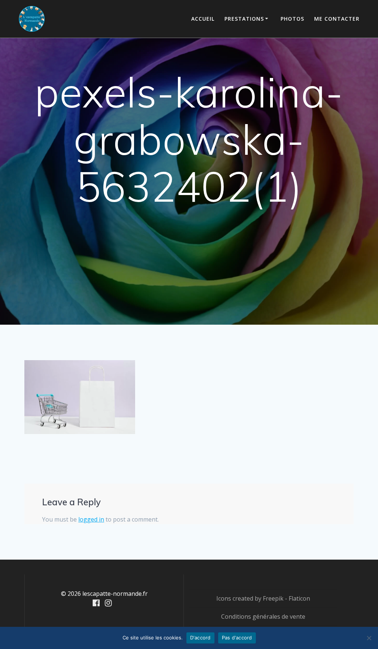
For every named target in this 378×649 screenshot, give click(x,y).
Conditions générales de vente (263, 616)
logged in (91, 519)
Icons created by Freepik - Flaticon (263, 598)
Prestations (244, 18)
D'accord (200, 638)
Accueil (202, 18)
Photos (292, 18)
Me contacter (337, 18)
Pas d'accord (237, 638)
